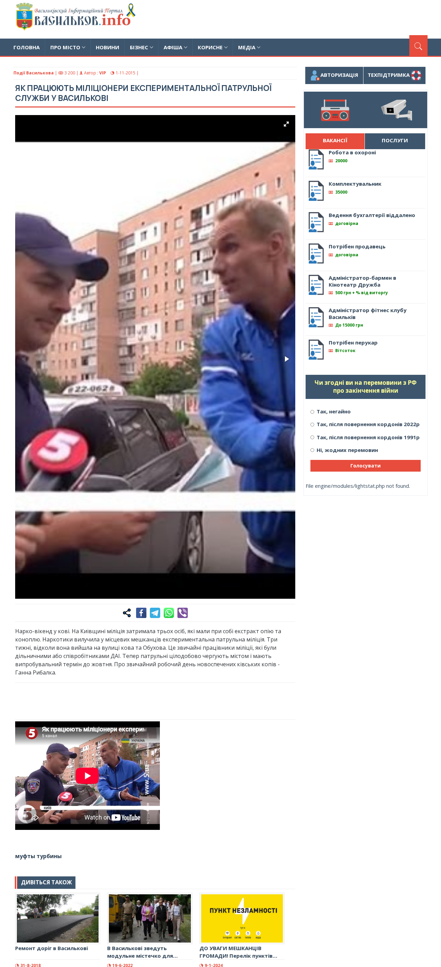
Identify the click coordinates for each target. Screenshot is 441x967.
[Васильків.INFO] (77, 19)
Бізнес (139, 47)
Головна (26, 47)
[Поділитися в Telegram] (155, 613)
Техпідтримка (389, 74)
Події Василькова (33, 73)
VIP (102, 73)
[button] (286, 124)
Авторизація (339, 74)
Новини (107, 47)
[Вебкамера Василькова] (396, 110)
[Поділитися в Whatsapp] (169, 613)
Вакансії (335, 140)
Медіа (246, 47)
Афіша (173, 47)
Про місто (65, 47)
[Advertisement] (302, 18)
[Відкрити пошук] (418, 45)
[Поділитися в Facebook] (141, 613)
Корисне (210, 47)
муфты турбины (38, 856)
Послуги (395, 140)
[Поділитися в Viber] (182, 613)
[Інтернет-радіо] (335, 110)
